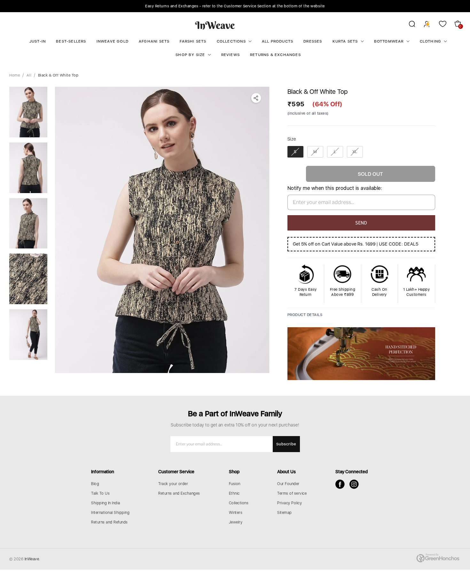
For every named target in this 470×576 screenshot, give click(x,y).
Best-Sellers (71, 41)
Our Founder (288, 484)
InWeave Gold (113, 41)
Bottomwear (389, 41)
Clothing (431, 41)
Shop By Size (190, 55)
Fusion (234, 484)
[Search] (408, 25)
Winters (236, 512)
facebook (340, 484)
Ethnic (234, 493)
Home (14, 75)
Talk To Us (100, 493)
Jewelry (236, 522)
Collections (231, 41)
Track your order (173, 484)
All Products (277, 41)
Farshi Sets (193, 41)
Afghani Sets (154, 41)
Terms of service (292, 493)
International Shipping (110, 512)
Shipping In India (105, 503)
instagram (354, 484)
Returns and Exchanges (179, 493)
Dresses (312, 41)
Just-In (37, 41)
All (29, 75)
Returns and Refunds (109, 522)
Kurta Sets (345, 41)
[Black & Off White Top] (162, 230)
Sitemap (284, 512)
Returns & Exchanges (275, 55)
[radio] (295, 152)
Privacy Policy (289, 503)
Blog (95, 484)
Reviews (230, 55)
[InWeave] (215, 24)
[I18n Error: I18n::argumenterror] (28, 112)
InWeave (32, 559)
